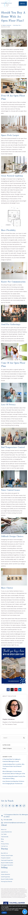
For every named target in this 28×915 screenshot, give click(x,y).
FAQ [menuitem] (2, 841)
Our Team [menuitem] (4, 834)
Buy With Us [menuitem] (4, 853)
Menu (23, 3)
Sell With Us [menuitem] (4, 872)
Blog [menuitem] (2, 839)
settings (16, 910)
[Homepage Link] (6, 3)
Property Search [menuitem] (5, 857)
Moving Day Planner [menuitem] (6, 881)
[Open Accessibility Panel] (24, 911)
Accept (4, 912)
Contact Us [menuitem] (4, 846)
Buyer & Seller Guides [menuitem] (7, 862)
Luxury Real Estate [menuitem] (6, 831)
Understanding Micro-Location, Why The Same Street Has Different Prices (13, 766)
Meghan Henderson (6, 25)
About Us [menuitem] (3, 829)
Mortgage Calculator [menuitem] (7, 865)
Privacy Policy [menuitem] (5, 843)
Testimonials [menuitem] (4, 836)
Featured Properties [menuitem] (7, 860)
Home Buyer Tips (17, 25)
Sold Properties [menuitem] (5, 876)
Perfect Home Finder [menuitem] (7, 855)
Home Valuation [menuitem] (5, 874)
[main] (14, 396)
